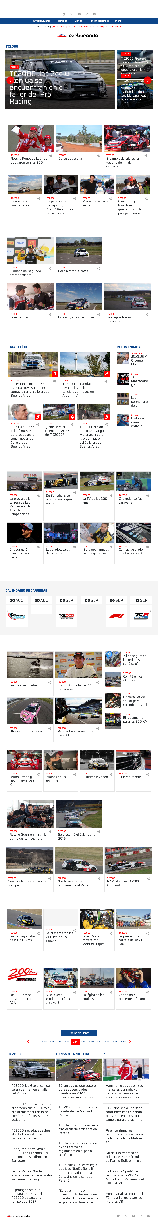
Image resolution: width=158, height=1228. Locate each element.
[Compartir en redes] (50, 156)
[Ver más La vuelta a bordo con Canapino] (25, 184)
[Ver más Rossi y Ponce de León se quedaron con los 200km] (31, 138)
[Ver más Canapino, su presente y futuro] (133, 978)
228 (107, 1041)
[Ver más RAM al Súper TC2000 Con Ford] (128, 860)
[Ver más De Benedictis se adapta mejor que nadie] (61, 480)
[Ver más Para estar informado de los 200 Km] (78, 711)
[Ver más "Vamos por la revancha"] (61, 760)
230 (123, 1041)
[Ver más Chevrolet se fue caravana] (133, 481)
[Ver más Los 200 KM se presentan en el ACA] (24, 978)
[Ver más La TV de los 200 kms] (97, 481)
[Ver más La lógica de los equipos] (97, 978)
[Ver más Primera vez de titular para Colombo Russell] (113, 700)
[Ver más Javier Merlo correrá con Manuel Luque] (97, 919)
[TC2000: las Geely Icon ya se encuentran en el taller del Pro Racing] (32, 1070)
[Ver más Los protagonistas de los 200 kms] (24, 919)
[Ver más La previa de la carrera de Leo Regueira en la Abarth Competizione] (24, 481)
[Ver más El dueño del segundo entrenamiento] (30, 250)
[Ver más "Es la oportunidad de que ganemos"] (97, 533)
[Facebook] (64, 14)
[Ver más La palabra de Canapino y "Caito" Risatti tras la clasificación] (61, 184)
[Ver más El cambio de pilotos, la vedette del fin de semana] (127, 138)
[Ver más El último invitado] (97, 760)
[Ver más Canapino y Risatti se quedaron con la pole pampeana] (133, 184)
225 (83, 1041)
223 (67, 1041)
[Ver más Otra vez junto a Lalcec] (30, 711)
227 (99, 1041)
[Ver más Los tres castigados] (30, 665)
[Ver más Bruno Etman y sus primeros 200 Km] (24, 760)
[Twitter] (71, 14)
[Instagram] (86, 14)
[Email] (94, 14)
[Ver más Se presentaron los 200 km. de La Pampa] (61, 917)
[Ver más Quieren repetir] (133, 760)
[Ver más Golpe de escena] (79, 138)
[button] (42, 21)
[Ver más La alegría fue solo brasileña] (127, 296)
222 (59, 1041)
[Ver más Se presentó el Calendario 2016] (79, 814)
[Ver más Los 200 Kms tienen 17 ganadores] (78, 665)
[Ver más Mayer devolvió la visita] (97, 184)
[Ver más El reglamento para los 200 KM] (113, 721)
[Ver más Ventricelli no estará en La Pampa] (29, 860)
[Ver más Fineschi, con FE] (30, 296)
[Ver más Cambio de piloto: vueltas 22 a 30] (133, 533)
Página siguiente (79, 1033)
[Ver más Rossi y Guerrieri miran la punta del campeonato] (30, 814)
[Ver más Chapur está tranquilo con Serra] (24, 533)
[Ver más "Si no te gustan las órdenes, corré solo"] (113, 659)
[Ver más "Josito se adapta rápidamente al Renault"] (79, 860)
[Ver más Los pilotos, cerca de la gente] (61, 533)
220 (44, 1041)
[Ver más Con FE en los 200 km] (113, 679)
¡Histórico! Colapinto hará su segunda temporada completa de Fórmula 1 (86, 26)
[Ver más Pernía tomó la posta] (79, 250)
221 (52, 1041)
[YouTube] (79, 14)
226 (91, 1041)
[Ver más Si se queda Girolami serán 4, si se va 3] (61, 978)
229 (115, 1041)
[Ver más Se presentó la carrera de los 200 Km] (133, 919)
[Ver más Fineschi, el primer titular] (79, 296)
